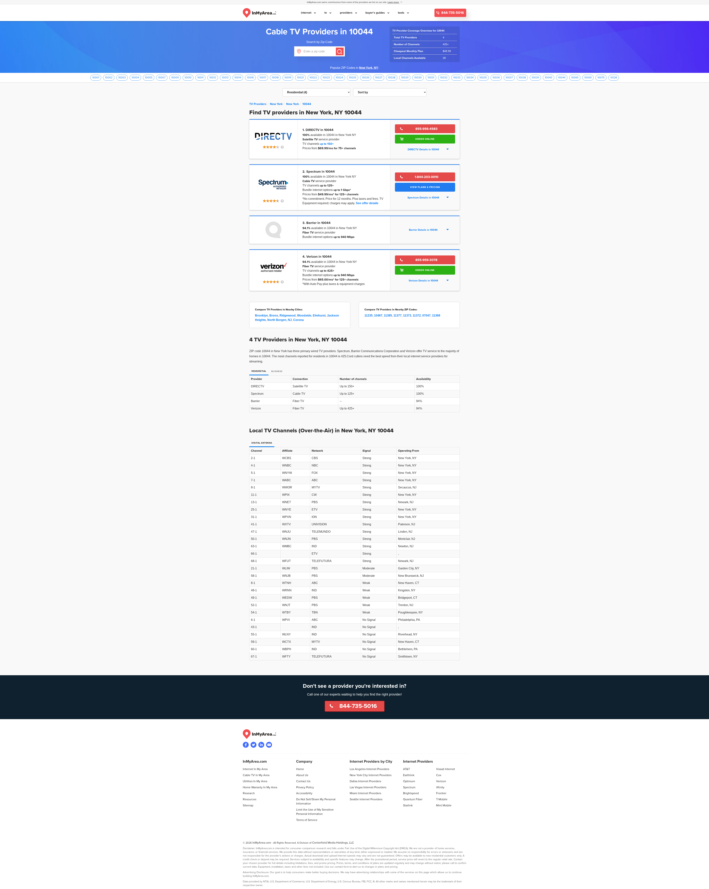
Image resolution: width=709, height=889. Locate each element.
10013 (225, 77)
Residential (258, 371)
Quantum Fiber (412, 799)
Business (276, 371)
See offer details (367, 203)
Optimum (409, 781)
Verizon (441, 781)
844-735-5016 (452, 13)
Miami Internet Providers (365, 793)
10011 (200, 77)
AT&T (406, 769)
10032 (443, 77)
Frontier (441, 793)
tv (326, 13)
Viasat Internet (445, 769)
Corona (298, 319)
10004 (135, 77)
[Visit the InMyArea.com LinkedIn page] (261, 745)
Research (249, 793)
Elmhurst (319, 315)
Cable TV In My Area (256, 775)
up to (327, 144)
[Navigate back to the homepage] (259, 13)
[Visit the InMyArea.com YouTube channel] (269, 745)
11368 (436, 315)
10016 (250, 77)
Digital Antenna (261, 443)
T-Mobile (441, 799)
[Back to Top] (703, 883)
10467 (378, 315)
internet (306, 13)
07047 (426, 315)
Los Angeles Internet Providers (369, 769)
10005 (148, 77)
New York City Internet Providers (370, 775)
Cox (438, 775)
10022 (313, 77)
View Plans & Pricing (425, 187)
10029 (404, 77)
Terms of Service (306, 820)
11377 (397, 315)
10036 (496, 77)
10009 (175, 77)
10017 (263, 77)
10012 (212, 77)
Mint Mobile (443, 805)
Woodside (304, 315)
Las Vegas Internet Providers (368, 787)
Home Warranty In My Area (260, 787)
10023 (326, 77)
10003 (122, 77)
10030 (418, 77)
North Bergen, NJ (279, 319)
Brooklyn (261, 315)
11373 (407, 315)
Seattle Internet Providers (366, 799)
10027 (378, 77)
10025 (352, 77)
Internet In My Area (255, 769)
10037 (509, 77)
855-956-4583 (426, 129)
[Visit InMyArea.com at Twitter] (253, 745)
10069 (588, 77)
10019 (288, 77)
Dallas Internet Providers (365, 781)
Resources (249, 799)
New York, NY (368, 67)
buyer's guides (375, 13)
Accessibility (304, 793)
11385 (388, 315)
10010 (188, 77)
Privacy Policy (305, 787)
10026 (365, 77)
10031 (431, 77)
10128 (613, 77)
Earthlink (408, 775)
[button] (273, 147)
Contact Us (303, 781)
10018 (275, 77)
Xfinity (440, 787)
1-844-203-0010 (426, 177)
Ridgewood (288, 315)
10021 (300, 77)
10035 (483, 77)
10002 (108, 77)
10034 (470, 77)
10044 (561, 77)
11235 (368, 315)
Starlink (408, 805)
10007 (161, 77)
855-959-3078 (426, 260)
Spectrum (409, 787)
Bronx (273, 315)
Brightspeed (411, 793)
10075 (600, 77)
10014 (237, 77)
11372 (417, 315)
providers (346, 13)
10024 (339, 77)
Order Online (425, 139)
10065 (574, 77)
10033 (456, 77)
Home (300, 769)
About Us (302, 775)
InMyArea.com (261, 843)
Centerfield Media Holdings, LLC (333, 843)
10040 (548, 77)
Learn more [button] (393, 2)
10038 (522, 77)
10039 (535, 77)
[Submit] (340, 51)
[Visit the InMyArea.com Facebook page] (246, 745)
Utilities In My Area (255, 781)
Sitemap (248, 805)
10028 (391, 77)
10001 (95, 77)
